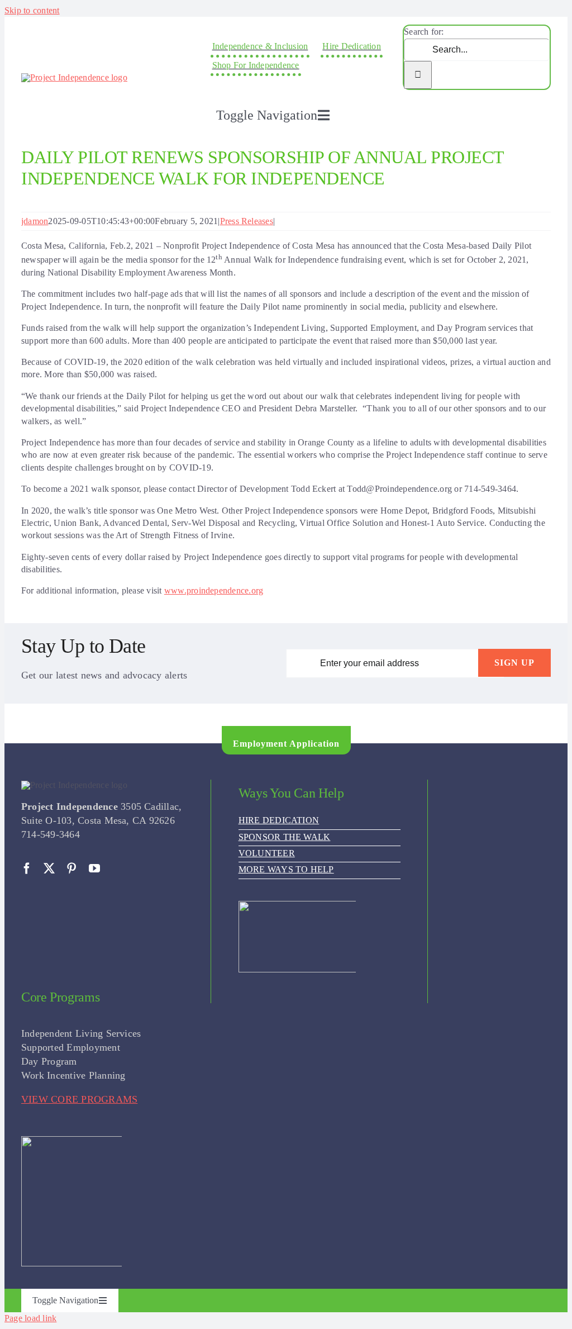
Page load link (30, 1318)
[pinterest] (71, 868)
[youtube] (94, 868)
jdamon (34, 221)
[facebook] (26, 868)
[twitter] (49, 868)
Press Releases (246, 221)
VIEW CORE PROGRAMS (79, 1099)
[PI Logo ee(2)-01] (74, 77)
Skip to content (32, 10)
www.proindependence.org (214, 590)
